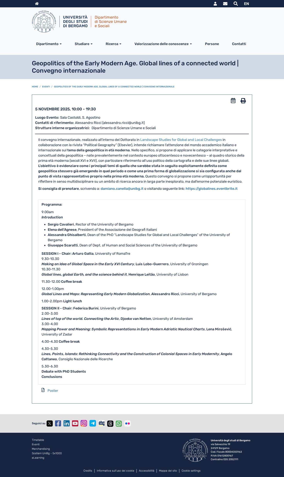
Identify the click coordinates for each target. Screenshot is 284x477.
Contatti (239, 44)
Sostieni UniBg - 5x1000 (47, 453)
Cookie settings (191, 470)
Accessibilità (146, 470)
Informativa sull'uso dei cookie (115, 470)
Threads (110, 423)
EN (246, 3)
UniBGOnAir (101, 423)
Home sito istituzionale (37, 3)
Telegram (92, 423)
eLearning (38, 457)
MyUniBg (215, 3)
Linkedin (67, 423)
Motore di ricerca (235, 3)
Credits (87, 470)
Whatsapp (119, 423)
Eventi (46, 86)
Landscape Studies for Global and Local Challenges (181, 140)
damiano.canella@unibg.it (122, 189)
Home (35, 86)
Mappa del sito (168, 470)
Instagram (84, 423)
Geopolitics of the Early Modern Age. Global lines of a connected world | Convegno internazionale (114, 86)
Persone (212, 44)
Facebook (58, 423)
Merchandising (41, 449)
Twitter (50, 423)
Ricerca (112, 44)
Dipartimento (47, 44)
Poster (53, 390)
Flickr (127, 423)
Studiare (82, 44)
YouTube (75, 423)
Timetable (38, 440)
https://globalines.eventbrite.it (212, 189)
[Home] (140, 21)
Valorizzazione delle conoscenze (161, 44)
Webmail (225, 3)
